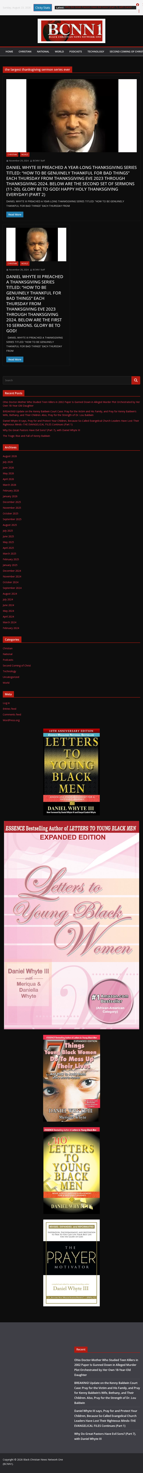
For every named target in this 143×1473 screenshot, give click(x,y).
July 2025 (8, 530)
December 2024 (12, 570)
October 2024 (10, 582)
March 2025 (9, 553)
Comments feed (12, 714)
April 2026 (8, 479)
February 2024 (11, 628)
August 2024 (10, 593)
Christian (25, 51)
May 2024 (8, 610)
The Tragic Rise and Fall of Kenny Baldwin (26, 435)
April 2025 (8, 547)
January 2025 (10, 565)
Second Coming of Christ (17, 665)
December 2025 (12, 502)
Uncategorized (11, 677)
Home (9, 51)
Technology (96, 51)
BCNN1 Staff (39, 160)
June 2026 (8, 467)
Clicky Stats (42, 8)
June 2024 (8, 605)
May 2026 (8, 473)
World (59, 51)
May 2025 (8, 542)
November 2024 (12, 576)
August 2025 (10, 525)
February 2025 (11, 559)
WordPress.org (11, 720)
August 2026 (10, 456)
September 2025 (12, 519)
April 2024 (8, 616)
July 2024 (8, 599)
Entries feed (9, 708)
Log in (6, 703)
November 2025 (12, 507)
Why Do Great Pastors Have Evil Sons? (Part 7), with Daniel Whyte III (41, 430)
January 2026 (10, 496)
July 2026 (8, 462)
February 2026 (11, 490)
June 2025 (8, 536)
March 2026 (9, 484)
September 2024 (12, 588)
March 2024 (9, 622)
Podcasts (75, 51)
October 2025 (10, 513)
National (43, 51)
